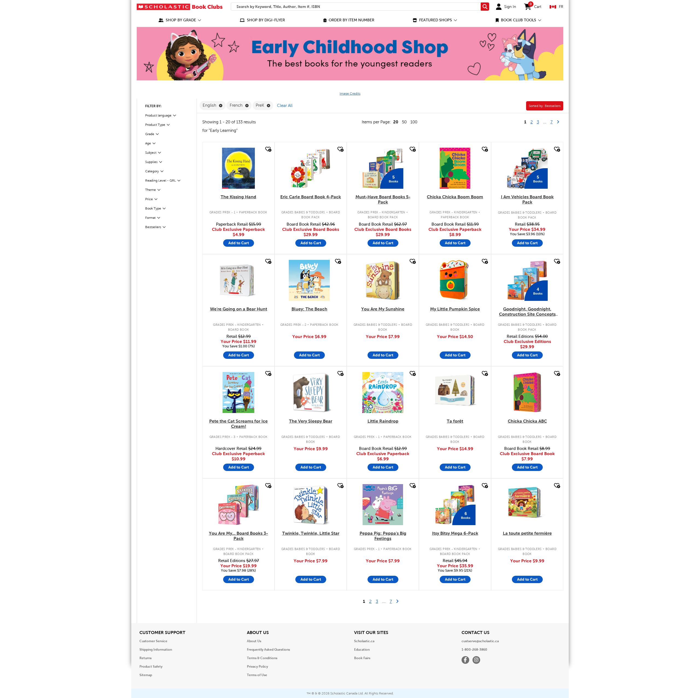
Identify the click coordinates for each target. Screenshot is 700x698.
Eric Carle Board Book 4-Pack (310, 196)
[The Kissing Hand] (238, 168)
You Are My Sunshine (382, 309)
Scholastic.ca (364, 641)
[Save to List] (268, 149)
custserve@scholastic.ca (480, 641)
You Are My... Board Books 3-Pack (238, 536)
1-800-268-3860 (474, 650)
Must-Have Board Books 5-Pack (382, 199)
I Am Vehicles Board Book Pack (527, 199)
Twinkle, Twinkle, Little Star (310, 533)
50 (404, 122)
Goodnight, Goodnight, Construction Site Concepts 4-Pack (527, 312)
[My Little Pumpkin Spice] (455, 280)
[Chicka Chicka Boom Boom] (455, 168)
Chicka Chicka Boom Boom (455, 196)
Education (362, 650)
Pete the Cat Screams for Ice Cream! (238, 424)
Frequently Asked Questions (268, 650)
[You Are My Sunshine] (382, 280)
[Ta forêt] (455, 392)
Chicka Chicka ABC (527, 421)
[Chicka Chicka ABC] (527, 392)
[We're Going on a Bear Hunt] (238, 280)
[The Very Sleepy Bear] (310, 392)
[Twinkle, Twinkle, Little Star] (310, 504)
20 (395, 122)
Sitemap (145, 675)
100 (413, 122)
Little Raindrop (383, 421)
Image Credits (350, 93)
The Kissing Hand (238, 196)
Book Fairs (362, 658)
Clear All (285, 105)
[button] (180, 20)
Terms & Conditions (262, 658)
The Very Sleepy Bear (310, 421)
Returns (145, 658)
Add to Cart (238, 243)
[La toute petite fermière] (527, 504)
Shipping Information (155, 650)
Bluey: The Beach (309, 309)
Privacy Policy (257, 666)
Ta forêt (455, 421)
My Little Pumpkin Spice (455, 309)
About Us (254, 641)
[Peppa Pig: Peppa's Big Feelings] (383, 504)
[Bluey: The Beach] (309, 280)
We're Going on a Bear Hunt (238, 309)
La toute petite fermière (527, 533)
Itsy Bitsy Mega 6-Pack (455, 533)
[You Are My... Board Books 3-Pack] (238, 504)
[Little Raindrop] (382, 392)
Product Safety (150, 666)
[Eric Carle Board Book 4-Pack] (310, 168)
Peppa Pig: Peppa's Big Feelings (383, 536)
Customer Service (153, 641)
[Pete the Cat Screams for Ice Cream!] (239, 392)
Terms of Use (257, 675)
